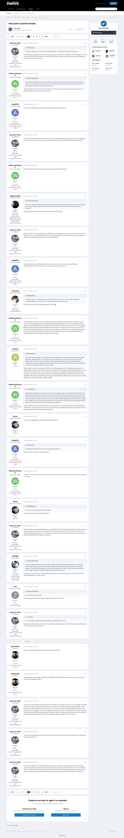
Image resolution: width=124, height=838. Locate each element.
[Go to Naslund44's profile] (15, 655)
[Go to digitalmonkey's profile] (15, 204)
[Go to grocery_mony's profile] (15, 51)
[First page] (9, 37)
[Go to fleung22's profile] (10, 29)
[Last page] (50, 37)
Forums (9, 13)
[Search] (115, 9)
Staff (23, 13)
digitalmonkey (15, 196)
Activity (38, 9)
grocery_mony (15, 43)
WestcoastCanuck (15, 74)
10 (36, 36)
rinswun (15, 349)
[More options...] (85, 43)
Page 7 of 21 (57, 36)
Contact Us (62, 835)
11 (39, 36)
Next (46, 36)
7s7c (15, 587)
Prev (12, 36)
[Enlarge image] (55, 304)
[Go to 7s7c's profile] (15, 595)
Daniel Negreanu (21, 9)
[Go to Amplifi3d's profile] (15, 112)
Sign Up (113, 3)
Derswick (15, 291)
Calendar (16, 13)
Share (71, 29)
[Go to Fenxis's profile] (15, 425)
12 (42, 36)
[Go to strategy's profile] (15, 564)
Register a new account (29, 815)
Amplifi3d (15, 104)
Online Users (31, 13)
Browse (31, 9)
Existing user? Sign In (101, 3)
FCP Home (11, 9)
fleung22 (17, 28)
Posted (31, 43)
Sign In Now (66, 815)
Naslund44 (15, 646)
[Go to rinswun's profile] (15, 357)
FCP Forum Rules (97, 32)
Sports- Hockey (27, 30)
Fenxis (15, 416)
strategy (15, 556)
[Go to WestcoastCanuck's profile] (15, 84)
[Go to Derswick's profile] (15, 299)
